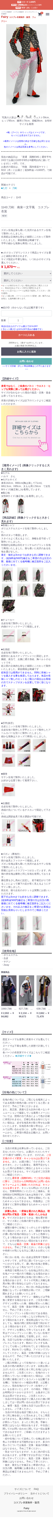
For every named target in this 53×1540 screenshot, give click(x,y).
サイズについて (22, 1489)
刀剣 (14, 188)
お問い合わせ (26, 361)
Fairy (26, 1508)
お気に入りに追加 (26, 351)
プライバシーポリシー (15, 1493)
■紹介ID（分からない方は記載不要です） (23, 307)
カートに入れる (26, 335)
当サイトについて (39, 1493)
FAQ (36, 1489)
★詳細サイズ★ (23, 1055)
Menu (48, 12)
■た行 (4, 188)
